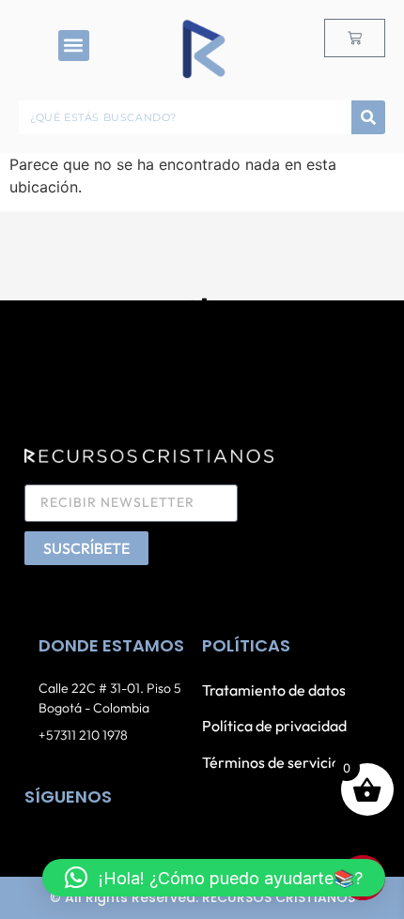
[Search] (368, 117)
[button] (73, 45)
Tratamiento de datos (274, 690)
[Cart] (354, 38)
